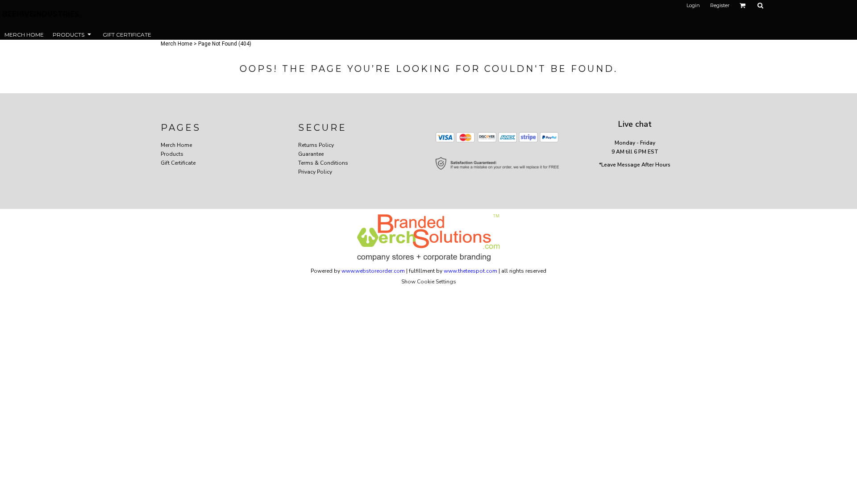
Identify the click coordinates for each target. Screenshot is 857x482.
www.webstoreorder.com (373, 270)
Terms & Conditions (323, 162)
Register (719, 5)
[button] (743, 5)
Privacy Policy (315, 171)
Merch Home (176, 44)
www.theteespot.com (470, 270)
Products (172, 154)
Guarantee (311, 154)
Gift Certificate (178, 162)
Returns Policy (316, 145)
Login (693, 5)
